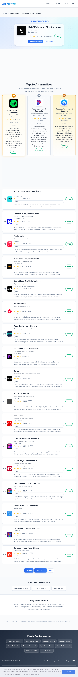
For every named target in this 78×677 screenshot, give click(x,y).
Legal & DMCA (71, 661)
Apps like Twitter (31, 651)
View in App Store (36, 41)
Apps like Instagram (32, 641)
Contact (61, 661)
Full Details (49, 41)
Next (50, 570)
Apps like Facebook (63, 646)
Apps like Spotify (49, 641)
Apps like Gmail (47, 651)
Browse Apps (51, 661)
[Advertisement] (39, 63)
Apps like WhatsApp (14, 641)
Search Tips (70, 3)
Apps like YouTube (46, 646)
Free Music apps (58, 588)
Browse (48, 3)
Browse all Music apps (21, 588)
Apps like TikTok (64, 641)
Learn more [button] (35, 674)
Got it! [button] (69, 672)
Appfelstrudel (9, 3)
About (58, 3)
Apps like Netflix (13, 646)
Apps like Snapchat (29, 646)
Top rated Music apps (41, 588)
